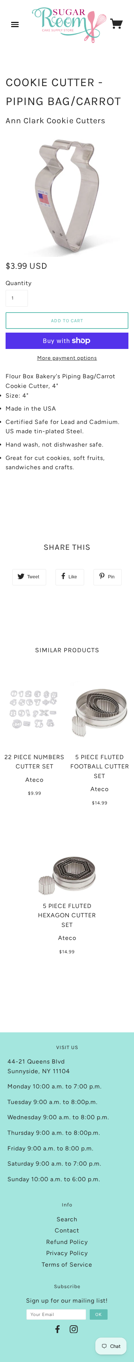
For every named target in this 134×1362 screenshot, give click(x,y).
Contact (67, 1230)
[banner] (69, 25)
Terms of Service (67, 1264)
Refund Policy (67, 1241)
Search (67, 1219)
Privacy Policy (67, 1253)
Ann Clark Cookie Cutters (56, 120)
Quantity (17, 283)
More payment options (67, 358)
